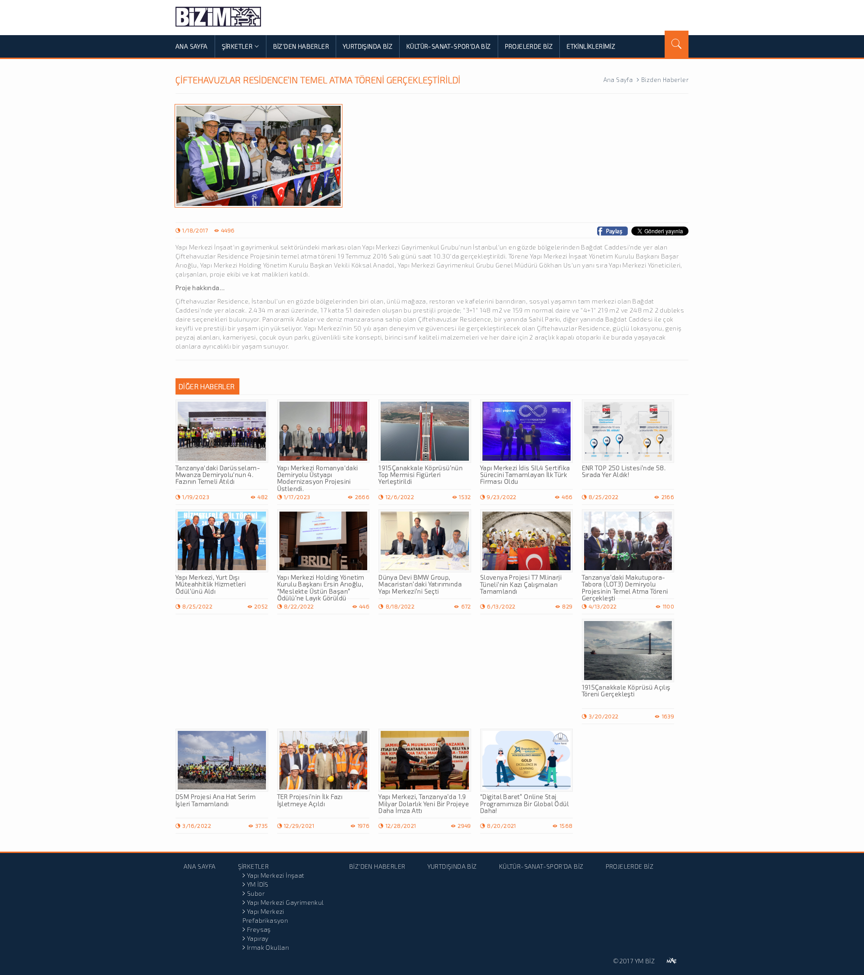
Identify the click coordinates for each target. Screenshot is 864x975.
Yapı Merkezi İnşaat (276, 875)
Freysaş (259, 929)
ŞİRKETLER (237, 46)
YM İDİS (258, 884)
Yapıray (258, 938)
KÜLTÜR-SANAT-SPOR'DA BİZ (448, 46)
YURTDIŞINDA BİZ (367, 46)
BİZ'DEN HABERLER (301, 46)
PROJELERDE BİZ (529, 46)
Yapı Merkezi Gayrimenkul (285, 902)
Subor (256, 893)
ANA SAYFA (192, 46)
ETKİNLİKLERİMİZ (591, 46)
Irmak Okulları (268, 947)
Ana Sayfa (618, 79)
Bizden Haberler (664, 79)
